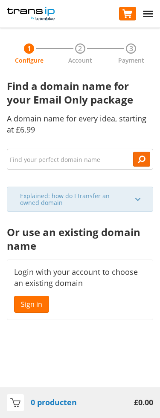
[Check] (141, 159)
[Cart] (127, 13)
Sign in (31, 304)
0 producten (54, 402)
